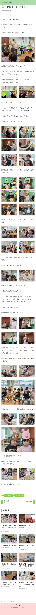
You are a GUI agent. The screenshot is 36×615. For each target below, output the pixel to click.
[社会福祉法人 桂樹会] (7, 2)
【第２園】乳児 (8, 495)
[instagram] (17, 605)
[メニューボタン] (33, 2)
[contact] (19, 605)
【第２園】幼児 (19, 495)
